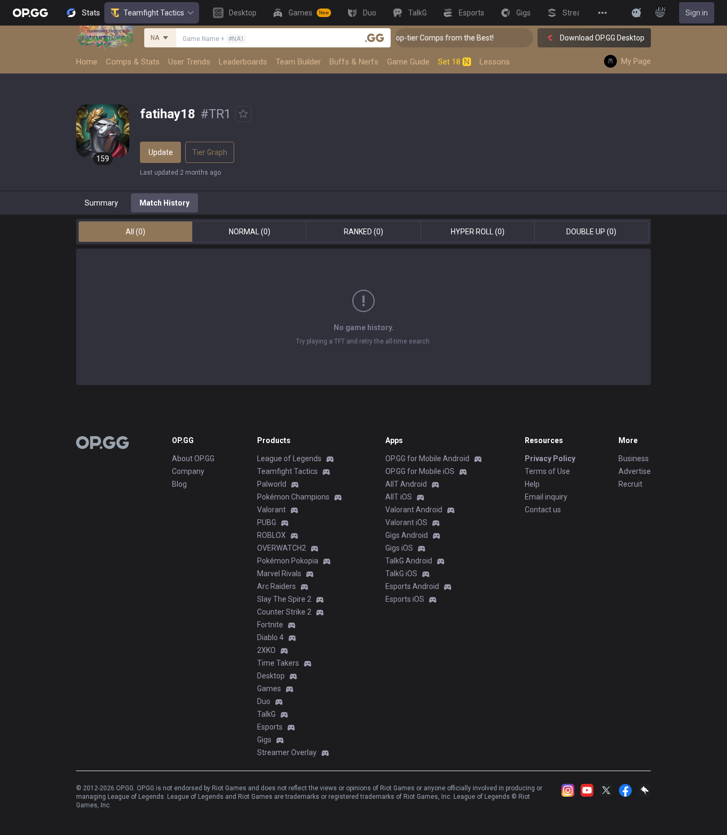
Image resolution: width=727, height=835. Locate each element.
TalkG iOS (401, 573)
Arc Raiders (276, 586)
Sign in (696, 13)
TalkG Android (408, 560)
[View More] (602, 12)
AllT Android (406, 484)
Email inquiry (546, 497)
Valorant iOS (406, 522)
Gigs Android (406, 535)
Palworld (271, 484)
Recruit (630, 484)
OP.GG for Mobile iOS (420, 471)
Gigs (264, 739)
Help (532, 484)
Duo (263, 701)
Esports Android (412, 586)
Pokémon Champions (293, 497)
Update (160, 152)
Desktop (271, 676)
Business (633, 458)
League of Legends (289, 458)
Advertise (634, 471)
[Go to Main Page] (30, 13)
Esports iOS (404, 599)
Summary (101, 203)
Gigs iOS (399, 548)
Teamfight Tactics (153, 13)
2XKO (266, 650)
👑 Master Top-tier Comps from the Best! (417, 38)
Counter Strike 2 (284, 612)
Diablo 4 (270, 637)
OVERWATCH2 (281, 548)
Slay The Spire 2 (284, 599)
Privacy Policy (550, 458)
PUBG (266, 522)
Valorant (271, 509)
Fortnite (270, 624)
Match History (164, 203)
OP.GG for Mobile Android (427, 458)
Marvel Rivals (279, 573)
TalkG (266, 714)
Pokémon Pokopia (287, 560)
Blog (179, 484)
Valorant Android (413, 509)
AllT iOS (398, 497)
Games (269, 688)
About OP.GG (193, 458)
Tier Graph (209, 152)
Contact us (543, 509)
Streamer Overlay (287, 752)
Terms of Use (547, 471)
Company (188, 471)
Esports (270, 727)
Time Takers (278, 663)
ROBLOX (271, 535)
